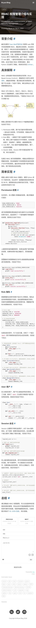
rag (27, 590)
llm (24, 593)
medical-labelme (6, 590)
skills (14, 584)
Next (26, 521)
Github (30, 64)
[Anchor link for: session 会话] (14, 423)
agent (14, 593)
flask (3, 584)
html (20, 593)
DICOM (28, 587)
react (14, 581)
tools (9, 584)
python (4, 9)
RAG (3, 596)
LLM (15, 590)
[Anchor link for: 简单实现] (13, 171)
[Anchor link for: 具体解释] (13, 70)
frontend (20, 581)
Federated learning (7, 587)
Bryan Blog (5, 3)
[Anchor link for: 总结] (8, 498)
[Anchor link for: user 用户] (11, 387)
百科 (2, 81)
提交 (31, 559)
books (19, 584)
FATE (31, 584)
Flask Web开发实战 (15, 44)
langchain (21, 590)
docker (4, 581)
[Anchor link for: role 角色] (11, 292)
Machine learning (19, 587)
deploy (25, 584)
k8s (10, 581)
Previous (9, 521)
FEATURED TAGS (6, 577)
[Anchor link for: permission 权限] (18, 190)
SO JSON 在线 (14, 511)
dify (10, 593)
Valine (33, 572)
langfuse (30, 593)
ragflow (4, 593)
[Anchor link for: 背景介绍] (13, 38)
